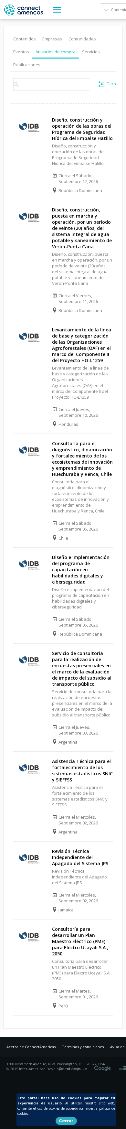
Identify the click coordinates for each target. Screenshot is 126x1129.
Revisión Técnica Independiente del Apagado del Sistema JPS (80, 857)
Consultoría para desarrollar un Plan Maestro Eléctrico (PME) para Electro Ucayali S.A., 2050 (80, 941)
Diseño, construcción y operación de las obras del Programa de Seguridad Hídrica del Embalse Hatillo (82, 129)
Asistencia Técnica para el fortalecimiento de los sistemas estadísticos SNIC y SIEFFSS (82, 770)
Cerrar (66, 1120)
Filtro (111, 84)
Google (103, 1066)
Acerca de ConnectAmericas (31, 1046)
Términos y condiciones (83, 1046)
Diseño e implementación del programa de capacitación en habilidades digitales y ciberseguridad (81, 569)
